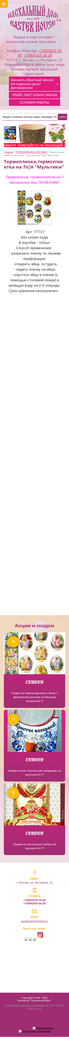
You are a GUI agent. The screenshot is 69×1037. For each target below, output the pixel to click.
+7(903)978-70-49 (34, 900)
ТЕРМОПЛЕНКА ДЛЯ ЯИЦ (31, 152)
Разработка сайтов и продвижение (27, 1005)
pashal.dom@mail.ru (34, 921)
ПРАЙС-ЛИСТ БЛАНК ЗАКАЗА (34, 95)
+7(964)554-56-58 (34, 903)
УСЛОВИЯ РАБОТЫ (34, 102)
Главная (8, 152)
